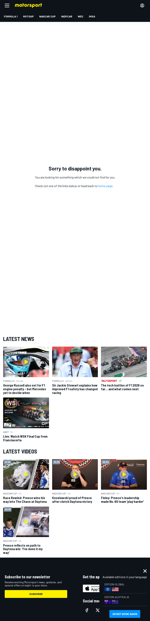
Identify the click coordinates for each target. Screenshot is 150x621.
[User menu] (142, 5)
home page (105, 186)
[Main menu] (7, 5)
